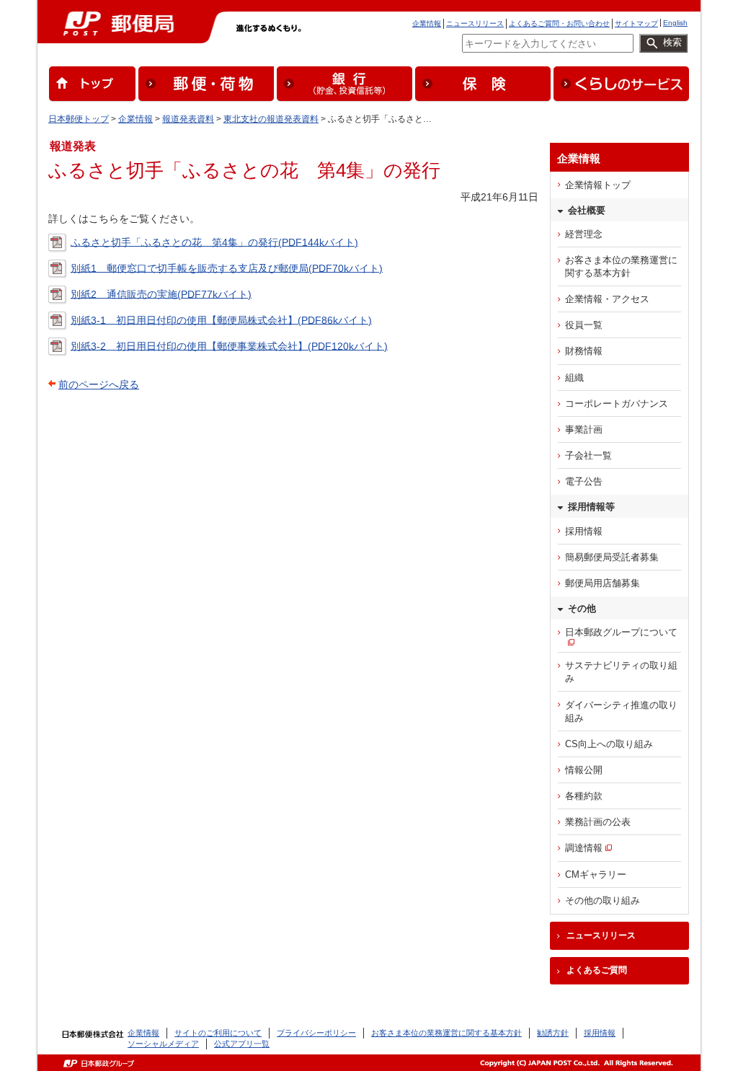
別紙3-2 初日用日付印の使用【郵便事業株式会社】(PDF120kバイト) (229, 345)
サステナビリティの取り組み (621, 672)
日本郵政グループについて (621, 632)
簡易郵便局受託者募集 (612, 557)
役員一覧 (584, 324)
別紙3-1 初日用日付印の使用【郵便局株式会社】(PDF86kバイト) (221, 319)
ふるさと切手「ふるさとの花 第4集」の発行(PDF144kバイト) (214, 241)
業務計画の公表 (598, 821)
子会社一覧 (588, 455)
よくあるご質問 (596, 970)
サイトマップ (636, 23)
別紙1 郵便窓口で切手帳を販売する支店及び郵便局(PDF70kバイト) (227, 267)
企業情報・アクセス (607, 299)
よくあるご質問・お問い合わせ (559, 23)
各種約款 (584, 795)
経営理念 (584, 234)
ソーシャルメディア (163, 1043)
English (675, 23)
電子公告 (584, 481)
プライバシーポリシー (316, 1032)
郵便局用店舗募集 (602, 583)
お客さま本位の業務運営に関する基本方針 (621, 266)
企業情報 (426, 23)
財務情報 (584, 350)
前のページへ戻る (98, 384)
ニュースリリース (475, 23)
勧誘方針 (553, 1032)
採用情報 (584, 531)
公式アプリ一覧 (242, 1043)
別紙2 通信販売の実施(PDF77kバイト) (161, 293)
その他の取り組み (602, 900)
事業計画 (584, 429)
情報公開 (584, 769)
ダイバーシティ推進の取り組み (621, 711)
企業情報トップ (598, 185)
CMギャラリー (595, 874)
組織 (574, 377)
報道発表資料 (188, 119)
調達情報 (584, 847)
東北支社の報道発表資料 (271, 119)
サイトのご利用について (218, 1032)
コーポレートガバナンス (616, 403)
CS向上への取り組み (609, 744)
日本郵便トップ (78, 119)
